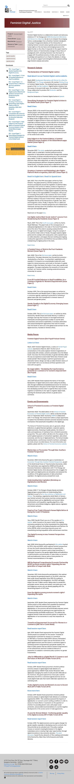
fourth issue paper (48, 223)
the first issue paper (47, 313)
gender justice (10, 61)
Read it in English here (35, 176)
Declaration (53, 90)
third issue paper (47, 255)
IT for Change (39, 82)
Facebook (56, 760)
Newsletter (56, 766)
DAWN (53, 416)
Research (19, 41)
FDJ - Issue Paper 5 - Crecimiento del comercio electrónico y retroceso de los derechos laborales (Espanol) (17, 115)
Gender (19, 38)
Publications (47, 12)
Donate (67, 12)
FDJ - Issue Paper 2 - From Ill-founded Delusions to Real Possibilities (17, 77)
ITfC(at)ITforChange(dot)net (12, 766)
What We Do (54, 12)
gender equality (11, 56)
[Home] (10, 9)
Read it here (31, 245)
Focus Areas (38, 12)
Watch (61, 760)
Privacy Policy (60, 773)
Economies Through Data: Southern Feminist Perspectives (45, 462)
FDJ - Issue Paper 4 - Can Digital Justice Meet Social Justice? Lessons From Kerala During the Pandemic (17, 93)
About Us (65, 15)
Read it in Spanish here (53, 176)
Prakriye (62, 12)
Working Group (63, 82)
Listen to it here (33, 343)
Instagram (51, 766)
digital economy (11, 58)
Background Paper (33, 92)
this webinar (59, 544)
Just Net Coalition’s (42, 86)
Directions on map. (9, 764)
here (44, 213)
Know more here (34, 691)
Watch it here (32, 456)
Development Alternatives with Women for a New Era (51, 80)
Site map (52, 773)
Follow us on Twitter (51, 762)
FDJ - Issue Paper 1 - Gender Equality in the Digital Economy (15, 71)
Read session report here (37, 628)
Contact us (66, 761)
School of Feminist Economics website (55, 444)
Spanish (61, 96)
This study (41, 150)
